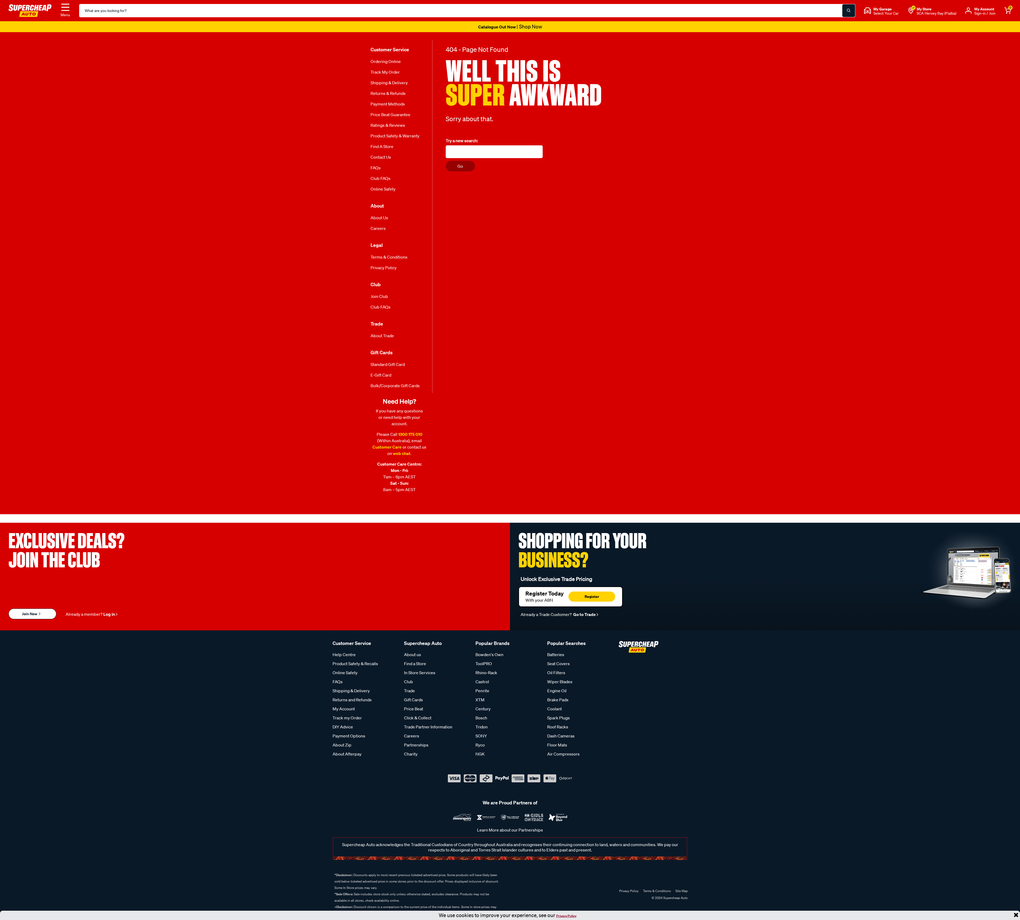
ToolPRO (483, 663)
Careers (378, 228)
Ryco (480, 745)
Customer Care (387, 447)
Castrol (482, 681)
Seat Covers (558, 663)
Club (408, 681)
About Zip (342, 745)
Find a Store (382, 146)
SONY (481, 735)
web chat (401, 453)
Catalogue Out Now (510, 26)
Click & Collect (417, 717)
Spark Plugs (558, 717)
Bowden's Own (489, 654)
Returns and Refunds (352, 699)
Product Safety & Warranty (395, 135)
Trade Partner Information (428, 726)
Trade (409, 690)
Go (460, 166)
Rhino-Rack (486, 672)
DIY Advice (343, 726)
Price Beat (413, 708)
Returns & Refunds (388, 93)
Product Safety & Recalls (355, 663)
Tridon (481, 726)
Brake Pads (557, 699)
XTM (479, 699)
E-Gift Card (381, 375)
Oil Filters (556, 672)
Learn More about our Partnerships (510, 830)
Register (592, 596)
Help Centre (344, 654)
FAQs (376, 167)
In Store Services (419, 672)
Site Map (681, 891)
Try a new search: (462, 140)
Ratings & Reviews (388, 125)
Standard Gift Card (388, 364)
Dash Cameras (561, 735)
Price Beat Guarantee (390, 114)
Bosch (481, 717)
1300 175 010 (410, 434)
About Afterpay (347, 754)
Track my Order (385, 72)
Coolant (554, 708)
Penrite (482, 690)
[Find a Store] (911, 10)
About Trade (382, 335)
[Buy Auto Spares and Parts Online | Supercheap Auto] (30, 10)
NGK (479, 754)
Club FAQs (380, 178)
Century (483, 708)
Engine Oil (557, 690)
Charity (411, 754)
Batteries (555, 654)
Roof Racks (557, 726)
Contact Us (381, 157)
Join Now (30, 613)
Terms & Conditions (389, 257)
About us (412, 654)
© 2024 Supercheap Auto (669, 898)
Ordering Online (386, 61)
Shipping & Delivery (389, 82)
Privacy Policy (566, 916)
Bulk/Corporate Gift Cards (395, 385)
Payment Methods (388, 104)
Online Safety (383, 189)
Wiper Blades (559, 681)
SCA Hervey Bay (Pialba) (936, 13)
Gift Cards (413, 699)
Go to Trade (584, 614)
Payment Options (349, 735)
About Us (379, 217)
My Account (344, 708)
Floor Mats (557, 745)
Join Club (379, 296)
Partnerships (416, 745)
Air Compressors (563, 754)
